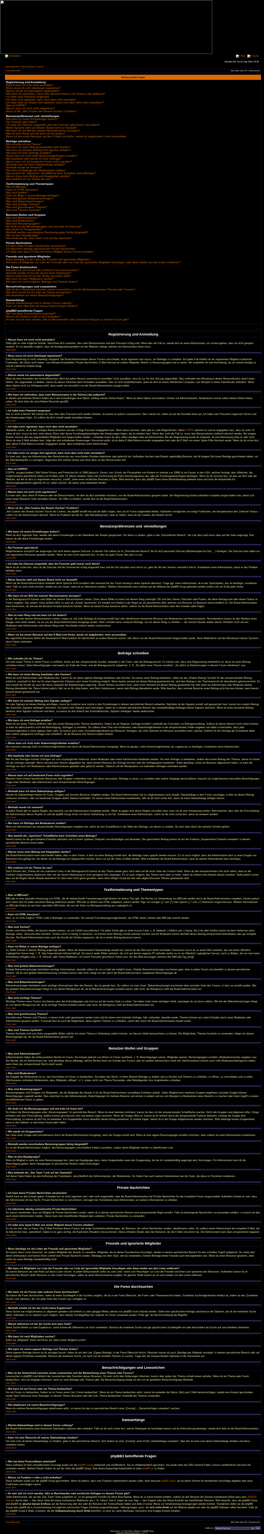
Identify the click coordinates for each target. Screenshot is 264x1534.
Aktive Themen (37, 66)
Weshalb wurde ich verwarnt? (24, 167)
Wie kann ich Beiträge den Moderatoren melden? (36, 170)
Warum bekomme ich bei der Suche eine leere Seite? (38, 275)
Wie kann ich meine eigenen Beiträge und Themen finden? (42, 281)
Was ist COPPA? (16, 105)
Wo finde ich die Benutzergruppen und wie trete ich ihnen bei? (44, 226)
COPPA (190, 430)
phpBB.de (147, 1468)
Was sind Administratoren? (22, 217)
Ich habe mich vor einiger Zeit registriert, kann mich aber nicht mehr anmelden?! (55, 102)
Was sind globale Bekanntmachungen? (30, 198)
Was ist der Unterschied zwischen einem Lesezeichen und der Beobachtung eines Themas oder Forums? (70, 289)
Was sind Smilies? (17, 192)
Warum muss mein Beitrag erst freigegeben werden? (38, 176)
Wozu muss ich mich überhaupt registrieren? (33, 88)
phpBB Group (85, 1464)
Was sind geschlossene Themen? (26, 207)
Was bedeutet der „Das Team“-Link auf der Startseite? (39, 238)
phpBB (123, 1531)
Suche (255, 56)
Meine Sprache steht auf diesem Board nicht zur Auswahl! (41, 127)
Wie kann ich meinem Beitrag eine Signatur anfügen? (38, 150)
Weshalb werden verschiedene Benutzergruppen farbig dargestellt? (47, 232)
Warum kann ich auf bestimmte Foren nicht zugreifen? (39, 161)
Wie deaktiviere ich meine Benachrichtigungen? (35, 295)
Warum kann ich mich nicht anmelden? (29, 85)
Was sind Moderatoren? (20, 220)
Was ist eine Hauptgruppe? (22, 235)
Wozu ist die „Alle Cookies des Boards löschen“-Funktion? (41, 111)
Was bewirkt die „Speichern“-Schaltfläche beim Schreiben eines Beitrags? (51, 173)
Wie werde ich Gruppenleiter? (24, 229)
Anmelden (14, 56)
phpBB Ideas (168, 1480)
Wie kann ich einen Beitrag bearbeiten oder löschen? (38, 147)
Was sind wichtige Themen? (23, 204)
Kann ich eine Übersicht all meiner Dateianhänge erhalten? (42, 306)
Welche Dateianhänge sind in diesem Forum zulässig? (39, 303)
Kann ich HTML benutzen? (22, 189)
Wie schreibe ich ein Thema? (24, 144)
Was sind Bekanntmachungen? (25, 201)
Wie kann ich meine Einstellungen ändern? (32, 119)
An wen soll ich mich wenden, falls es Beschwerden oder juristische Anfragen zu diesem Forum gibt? (67, 319)
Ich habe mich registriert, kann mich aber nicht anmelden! (41, 99)
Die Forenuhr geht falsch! (21, 121)
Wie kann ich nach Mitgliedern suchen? (30, 278)
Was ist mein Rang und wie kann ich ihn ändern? (36, 133)
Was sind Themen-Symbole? (23, 210)
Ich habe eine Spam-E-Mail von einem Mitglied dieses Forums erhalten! (50, 251)
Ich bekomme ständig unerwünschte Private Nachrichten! (41, 248)
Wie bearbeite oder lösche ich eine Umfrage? (33, 158)
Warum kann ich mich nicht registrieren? (30, 108)
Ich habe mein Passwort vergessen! (28, 96)
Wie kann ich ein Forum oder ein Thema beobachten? (39, 292)
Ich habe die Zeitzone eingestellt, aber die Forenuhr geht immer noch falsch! (53, 124)
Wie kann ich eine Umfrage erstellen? (29, 152)
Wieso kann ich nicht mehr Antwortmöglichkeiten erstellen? (42, 155)
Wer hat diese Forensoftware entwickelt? (31, 313)
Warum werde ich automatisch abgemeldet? (33, 90)
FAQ (242, 56)
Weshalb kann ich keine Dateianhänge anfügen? (35, 164)
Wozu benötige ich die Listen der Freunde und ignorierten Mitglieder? (48, 259)
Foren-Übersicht (13, 71)
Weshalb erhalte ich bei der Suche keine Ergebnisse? (38, 273)
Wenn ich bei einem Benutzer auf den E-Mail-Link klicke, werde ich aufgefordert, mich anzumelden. (66, 136)
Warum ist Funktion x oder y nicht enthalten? (33, 316)
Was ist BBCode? (16, 186)
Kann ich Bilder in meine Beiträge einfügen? (33, 195)
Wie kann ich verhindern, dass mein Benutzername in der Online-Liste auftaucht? (55, 93)
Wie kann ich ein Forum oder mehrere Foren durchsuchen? (42, 270)
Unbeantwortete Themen (16, 66)
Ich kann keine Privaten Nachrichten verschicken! (36, 245)
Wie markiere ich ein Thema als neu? (29, 179)
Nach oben (11, 350)
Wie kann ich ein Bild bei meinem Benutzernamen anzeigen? (43, 130)
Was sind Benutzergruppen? (23, 223)
